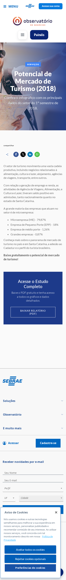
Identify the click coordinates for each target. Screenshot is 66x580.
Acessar (13, 443)
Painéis (39, 35)
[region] (30, 542)
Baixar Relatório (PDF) (33, 312)
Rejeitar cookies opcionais (30, 559)
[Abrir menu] (22, 35)
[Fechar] (56, 512)
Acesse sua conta (50, 6)
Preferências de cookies (30, 567)
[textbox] (34, 488)
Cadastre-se (48, 443)
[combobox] (33, 489)
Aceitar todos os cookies (30, 549)
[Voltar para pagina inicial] (33, 381)
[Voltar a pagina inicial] (33, 6)
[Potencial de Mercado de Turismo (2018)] (16, 154)
